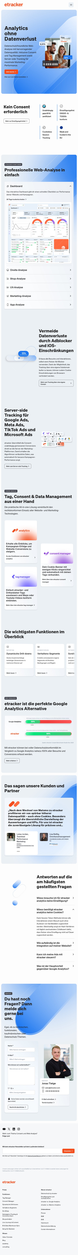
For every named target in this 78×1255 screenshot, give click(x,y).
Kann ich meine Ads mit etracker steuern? (49, 956)
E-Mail (11, 1055)
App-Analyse (17, 304)
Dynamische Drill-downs (10, 1204)
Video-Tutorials (7, 1237)
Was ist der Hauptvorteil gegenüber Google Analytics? (53, 967)
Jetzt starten (10, 72)
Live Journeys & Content (10, 1222)
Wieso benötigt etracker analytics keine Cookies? (50, 911)
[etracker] (13, 5)
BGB (42, 1216)
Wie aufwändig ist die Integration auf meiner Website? (54, 944)
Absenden (67, 1151)
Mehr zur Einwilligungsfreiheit (15, 121)
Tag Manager (6, 1198)
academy (5, 1243)
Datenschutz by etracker (49, 1193)
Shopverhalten (7, 1219)
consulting (5, 1247)
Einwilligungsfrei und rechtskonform (47, 1197)
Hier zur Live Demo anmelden (15, 77)
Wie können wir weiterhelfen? (19, 1065)
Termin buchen (47, 1102)
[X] (9, 1129)
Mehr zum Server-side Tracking (16, 466)
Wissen (4, 1233)
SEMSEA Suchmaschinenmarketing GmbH (25, 845)
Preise (4, 1190)
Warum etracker (46, 1190)
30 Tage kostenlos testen (15, 199)
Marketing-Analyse (20, 296)
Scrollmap (5, 1211)
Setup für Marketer (8, 1229)
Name (10, 1046)
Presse (43, 1213)
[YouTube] (4, 1129)
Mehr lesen (10, 673)
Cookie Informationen (48, 1229)
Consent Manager (8, 1201)
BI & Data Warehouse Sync (11, 1225)
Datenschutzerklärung (34, 1156)
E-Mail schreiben (48, 1099)
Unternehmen (45, 1209)
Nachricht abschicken (17, 1107)
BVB (42, 1219)
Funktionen (6, 1194)
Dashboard (16, 186)
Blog (3, 1240)
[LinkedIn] (13, 1129)
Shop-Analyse (17, 278)
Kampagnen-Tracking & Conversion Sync (10, 1215)
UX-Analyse (16, 287)
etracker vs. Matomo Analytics (51, 1205)
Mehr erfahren (11, 761)
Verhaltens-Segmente (9, 1208)
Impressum (44, 1223)
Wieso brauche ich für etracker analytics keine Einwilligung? (53, 899)
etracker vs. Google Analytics (50, 1201)
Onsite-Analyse (18, 270)
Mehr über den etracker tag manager (19, 605)
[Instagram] (18, 1129)
